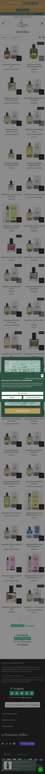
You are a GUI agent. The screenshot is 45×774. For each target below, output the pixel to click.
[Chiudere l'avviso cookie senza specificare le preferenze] (42, 375)
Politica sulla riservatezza (34, 378)
